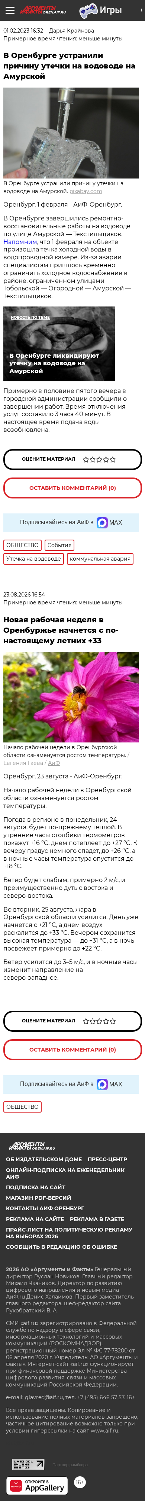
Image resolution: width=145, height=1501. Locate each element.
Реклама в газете (97, 1219)
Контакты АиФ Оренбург (45, 1208)
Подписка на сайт (35, 1187)
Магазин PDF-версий (38, 1198)
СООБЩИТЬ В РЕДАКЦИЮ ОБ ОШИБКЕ (61, 1247)
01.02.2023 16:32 (23, 30)
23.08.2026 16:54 (24, 594)
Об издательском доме (44, 1159)
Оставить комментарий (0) (72, 488)
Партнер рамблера (70, 1464)
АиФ (54, 763)
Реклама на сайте (35, 1219)
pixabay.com (86, 191)
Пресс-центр (107, 1159)
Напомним (20, 241)
